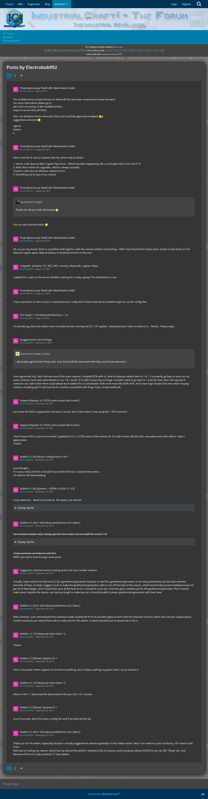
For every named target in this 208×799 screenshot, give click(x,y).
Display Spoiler (26, 507)
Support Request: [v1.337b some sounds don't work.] (50, 400)
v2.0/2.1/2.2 (51, 50)
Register (186, 4)
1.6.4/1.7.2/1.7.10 (115, 50)
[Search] (199, 4)
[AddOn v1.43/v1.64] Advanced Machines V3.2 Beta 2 (50, 522)
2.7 (80, 50)
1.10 (145, 50)
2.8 (86, 50)
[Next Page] (21, 75)
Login (174, 4)
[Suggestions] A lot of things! (36, 339)
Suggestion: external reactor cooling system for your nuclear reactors (58, 570)
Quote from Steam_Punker (35, 353)
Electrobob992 (26, 91)
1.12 (160, 50)
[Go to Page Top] (202, 794)
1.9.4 (138, 50)
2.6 (74, 50)
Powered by (104, 794)
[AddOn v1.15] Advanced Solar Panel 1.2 (43, 633)
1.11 (153, 50)
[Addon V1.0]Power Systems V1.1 (39, 658)
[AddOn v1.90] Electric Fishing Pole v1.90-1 (44, 456)
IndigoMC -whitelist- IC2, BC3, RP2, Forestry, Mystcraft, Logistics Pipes (59, 265)
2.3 (62, 50)
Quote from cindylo (31, 202)
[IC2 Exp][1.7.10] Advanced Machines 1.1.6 (44, 315)
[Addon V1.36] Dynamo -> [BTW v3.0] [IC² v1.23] (47, 488)
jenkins (117, 46)
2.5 (68, 50)
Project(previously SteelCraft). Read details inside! (47, 88)
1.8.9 (130, 50)
